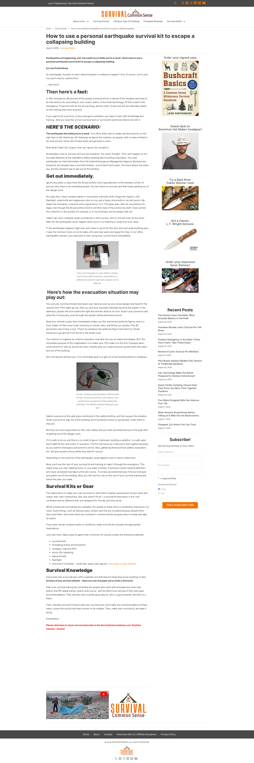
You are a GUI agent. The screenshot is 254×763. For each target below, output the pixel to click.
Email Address (166, 452)
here (62, 625)
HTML (163, 489)
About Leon (79, 21)
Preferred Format (167, 484)
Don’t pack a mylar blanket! (122, 563)
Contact (108, 734)
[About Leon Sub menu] (88, 21)
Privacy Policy (168, 734)
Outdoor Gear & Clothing (126, 21)
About (96, 734)
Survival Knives (101, 21)
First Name (163, 465)
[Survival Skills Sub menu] (184, 21)
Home (48, 28)
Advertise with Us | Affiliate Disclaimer (137, 734)
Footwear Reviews (153, 21)
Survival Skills (174, 21)
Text (163, 493)
